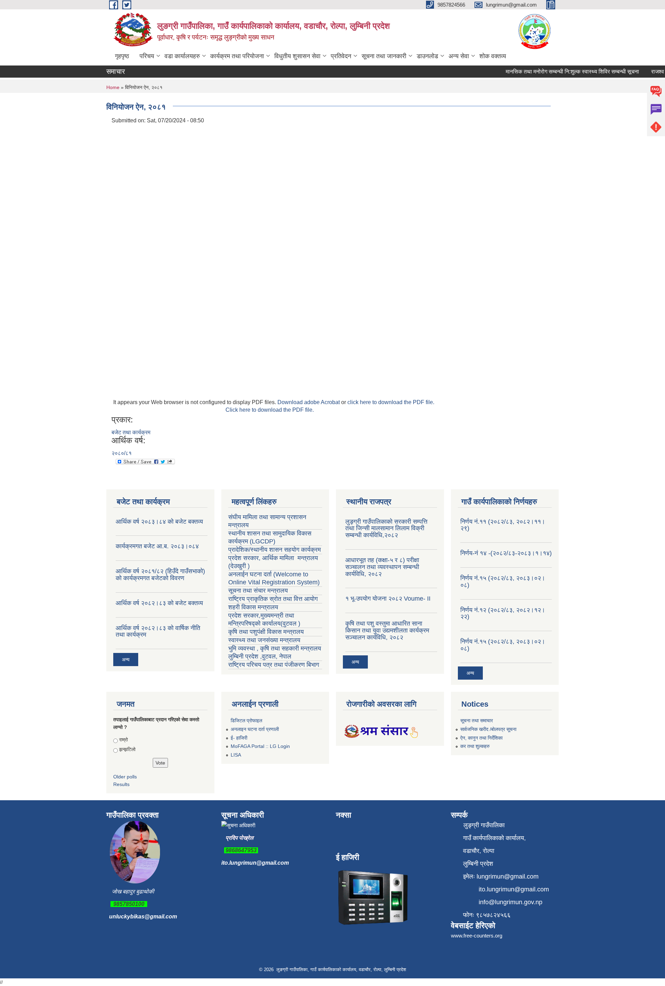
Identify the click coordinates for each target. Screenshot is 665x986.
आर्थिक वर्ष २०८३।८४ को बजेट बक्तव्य (159, 521)
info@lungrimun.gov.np (510, 902)
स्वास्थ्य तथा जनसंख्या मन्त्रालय (265, 640)
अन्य (126, 659)
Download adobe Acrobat (309, 402)
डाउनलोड (427, 56)
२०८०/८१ (122, 453)
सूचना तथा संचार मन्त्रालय (258, 590)
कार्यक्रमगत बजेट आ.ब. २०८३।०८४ (157, 546)
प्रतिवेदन (341, 56)
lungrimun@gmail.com (508, 876)
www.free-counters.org (476, 936)
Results (121, 784)
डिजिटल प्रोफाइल (246, 720)
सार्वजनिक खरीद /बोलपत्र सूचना (488, 729)
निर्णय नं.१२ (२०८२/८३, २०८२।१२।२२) (502, 613)
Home (112, 87)
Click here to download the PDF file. (269, 410)
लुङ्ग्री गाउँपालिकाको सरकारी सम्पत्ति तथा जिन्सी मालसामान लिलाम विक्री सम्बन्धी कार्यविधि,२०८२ (386, 528)
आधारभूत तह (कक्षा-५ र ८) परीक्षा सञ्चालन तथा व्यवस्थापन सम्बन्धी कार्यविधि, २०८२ (382, 567)
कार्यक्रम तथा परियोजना (237, 56)
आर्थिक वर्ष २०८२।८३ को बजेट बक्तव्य (159, 603)
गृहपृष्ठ (122, 56)
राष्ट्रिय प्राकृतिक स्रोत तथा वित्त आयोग (273, 598)
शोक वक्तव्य (492, 56)
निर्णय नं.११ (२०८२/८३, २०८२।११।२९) (502, 525)
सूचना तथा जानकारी (384, 56)
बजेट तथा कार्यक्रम (131, 432)
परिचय (147, 56)
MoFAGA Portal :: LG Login (260, 746)
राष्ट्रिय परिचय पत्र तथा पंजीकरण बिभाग (273, 664)
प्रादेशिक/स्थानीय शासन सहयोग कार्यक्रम (274, 549)
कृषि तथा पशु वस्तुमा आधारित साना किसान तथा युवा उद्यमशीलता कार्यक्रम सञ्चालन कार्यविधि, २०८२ (387, 630)
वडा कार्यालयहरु (182, 56)
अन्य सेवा (459, 56)
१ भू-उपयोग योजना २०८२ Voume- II (388, 598)
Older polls (125, 776)
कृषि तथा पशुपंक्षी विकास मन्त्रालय (266, 631)
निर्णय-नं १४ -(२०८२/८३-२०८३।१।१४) (506, 553)
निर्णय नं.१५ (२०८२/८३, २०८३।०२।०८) (502, 581)
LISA (236, 755)
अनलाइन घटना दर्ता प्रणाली (255, 729)
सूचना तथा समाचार (476, 720)
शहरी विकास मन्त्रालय (253, 607)
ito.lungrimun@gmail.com (255, 863)
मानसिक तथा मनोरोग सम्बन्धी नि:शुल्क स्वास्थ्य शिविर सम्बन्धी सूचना (562, 72)
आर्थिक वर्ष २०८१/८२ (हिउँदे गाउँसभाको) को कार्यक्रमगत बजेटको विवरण (160, 575)
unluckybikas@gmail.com (143, 916)
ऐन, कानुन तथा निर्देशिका (481, 738)
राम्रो (123, 739)
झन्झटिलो (127, 749)
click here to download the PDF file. (390, 402)
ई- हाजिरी (239, 738)
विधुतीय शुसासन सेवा (297, 56)
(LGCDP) (262, 541)
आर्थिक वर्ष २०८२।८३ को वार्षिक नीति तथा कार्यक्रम (158, 631)
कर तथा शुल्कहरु (475, 746)
